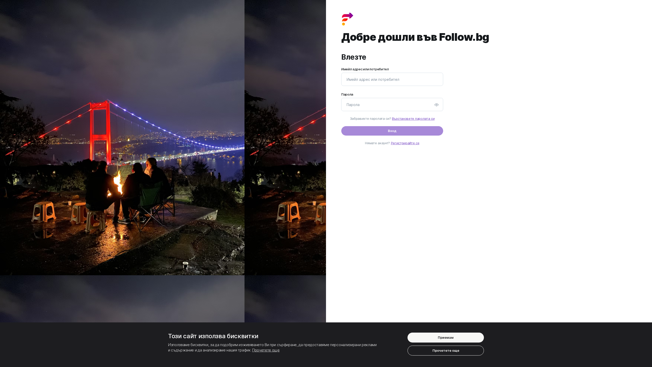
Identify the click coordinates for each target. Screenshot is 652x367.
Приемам (446, 337)
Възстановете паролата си (413, 118)
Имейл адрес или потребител (365, 69)
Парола (347, 94)
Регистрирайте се (405, 143)
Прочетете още (266, 350)
